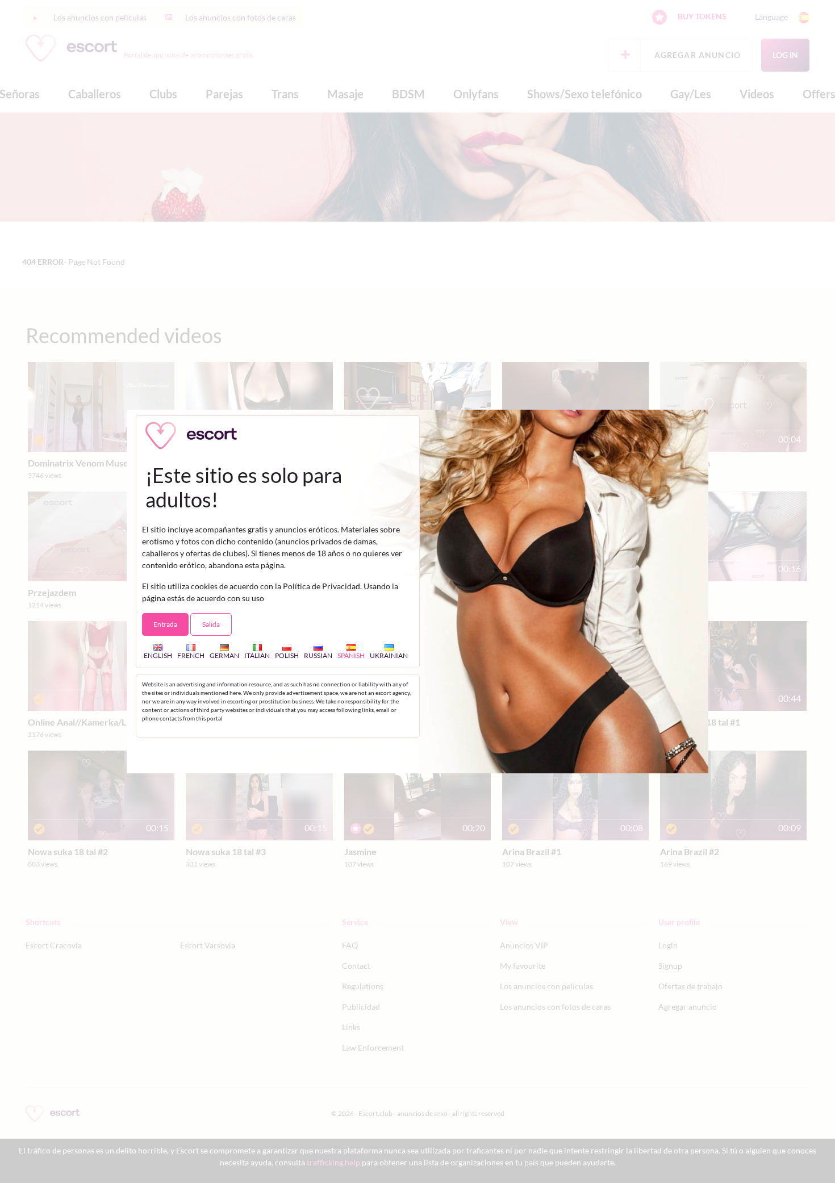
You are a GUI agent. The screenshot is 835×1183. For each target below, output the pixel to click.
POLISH (287, 655)
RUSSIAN (318, 655)
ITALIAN (257, 655)
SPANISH (351, 655)
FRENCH (190, 655)
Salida (211, 624)
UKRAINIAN (389, 655)
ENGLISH (158, 655)
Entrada (165, 624)
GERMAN (224, 655)
